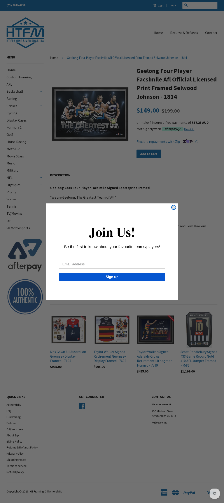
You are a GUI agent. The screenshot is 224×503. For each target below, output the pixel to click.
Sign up (112, 277)
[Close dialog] (174, 207)
